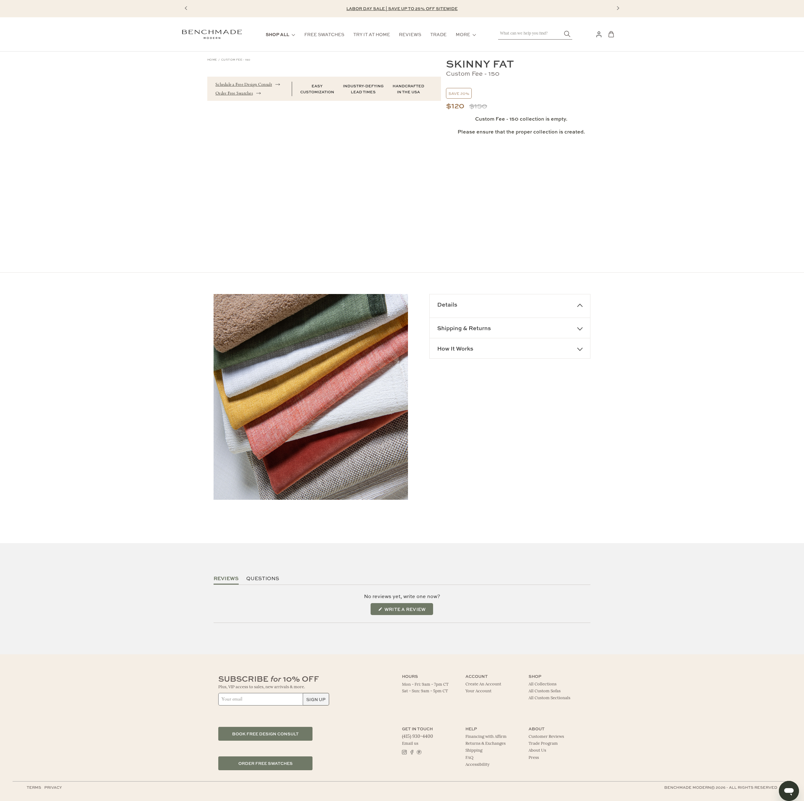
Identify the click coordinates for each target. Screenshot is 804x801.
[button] (186, 8)
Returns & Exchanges (485, 744)
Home (212, 59)
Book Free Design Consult (265, 734)
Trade (438, 34)
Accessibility (477, 765)
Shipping (473, 751)
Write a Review (408, 611)
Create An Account (483, 684)
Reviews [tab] (226, 578)
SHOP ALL (277, 34)
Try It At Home (371, 34)
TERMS (34, 787)
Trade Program (543, 744)
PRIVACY (53, 787)
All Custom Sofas (545, 691)
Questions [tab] (262, 578)
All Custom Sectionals (549, 698)
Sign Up (316, 699)
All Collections (543, 684)
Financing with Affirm (486, 737)
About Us (537, 751)
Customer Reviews (546, 737)
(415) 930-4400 (417, 736)
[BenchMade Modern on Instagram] (404, 751)
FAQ (469, 758)
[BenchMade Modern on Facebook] (411, 751)
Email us (410, 744)
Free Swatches (324, 34)
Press (534, 758)
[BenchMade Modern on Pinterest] (418, 751)
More (463, 34)
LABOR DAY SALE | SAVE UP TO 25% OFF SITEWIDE (402, 8)
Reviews (410, 34)
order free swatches (265, 763)
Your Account (478, 691)
